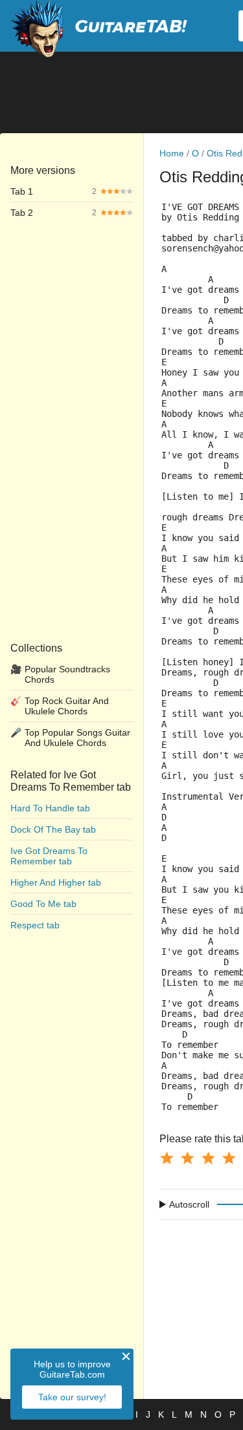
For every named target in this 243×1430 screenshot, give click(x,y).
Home (171, 153)
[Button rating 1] (166, 1157)
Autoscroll (189, 1204)
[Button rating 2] (187, 1157)
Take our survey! (72, 1397)
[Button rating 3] (208, 1157)
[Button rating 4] (228, 1157)
